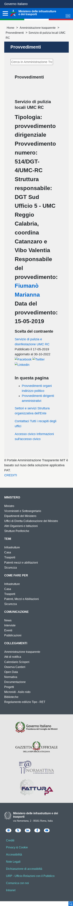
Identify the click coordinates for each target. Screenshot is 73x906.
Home (10, 27)
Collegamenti (15, 643)
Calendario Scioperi (16, 661)
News (8, 620)
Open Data (11, 671)
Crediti (10, 840)
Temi (7, 538)
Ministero (12, 497)
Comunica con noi (17, 883)
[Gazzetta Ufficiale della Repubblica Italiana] (36, 747)
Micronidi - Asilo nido (17, 691)
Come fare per (16, 575)
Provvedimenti (15, 32)
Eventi (8, 630)
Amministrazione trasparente (38, 27)
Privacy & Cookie (17, 847)
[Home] (13, 13)
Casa (7, 552)
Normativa (10, 676)
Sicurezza (10, 567)
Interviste (10, 625)
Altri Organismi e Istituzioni (21, 526)
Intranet (10, 890)
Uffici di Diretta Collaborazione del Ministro (31, 521)
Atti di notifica (12, 656)
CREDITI (10, 475)
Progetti (9, 686)
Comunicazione (16, 611)
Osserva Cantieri (14, 666)
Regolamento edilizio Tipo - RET (24, 701)
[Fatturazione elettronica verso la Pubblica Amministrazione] (36, 787)
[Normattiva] (36, 767)
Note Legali (13, 861)
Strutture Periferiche (16, 531)
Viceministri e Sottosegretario (22, 511)
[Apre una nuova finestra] (23, 359)
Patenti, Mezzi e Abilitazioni (21, 598)
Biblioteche (11, 696)
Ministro (9, 506)
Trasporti (9, 557)
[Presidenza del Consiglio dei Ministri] (36, 727)
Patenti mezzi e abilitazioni (21, 562)
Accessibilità (14, 854)
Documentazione (15, 681)
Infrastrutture (12, 547)
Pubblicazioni (12, 635)
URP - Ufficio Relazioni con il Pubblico (30, 875)
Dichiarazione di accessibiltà (24, 868)
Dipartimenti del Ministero (20, 516)
